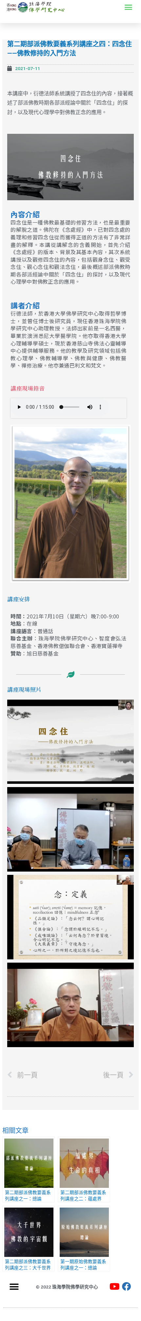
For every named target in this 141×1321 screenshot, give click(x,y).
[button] (128, 7)
